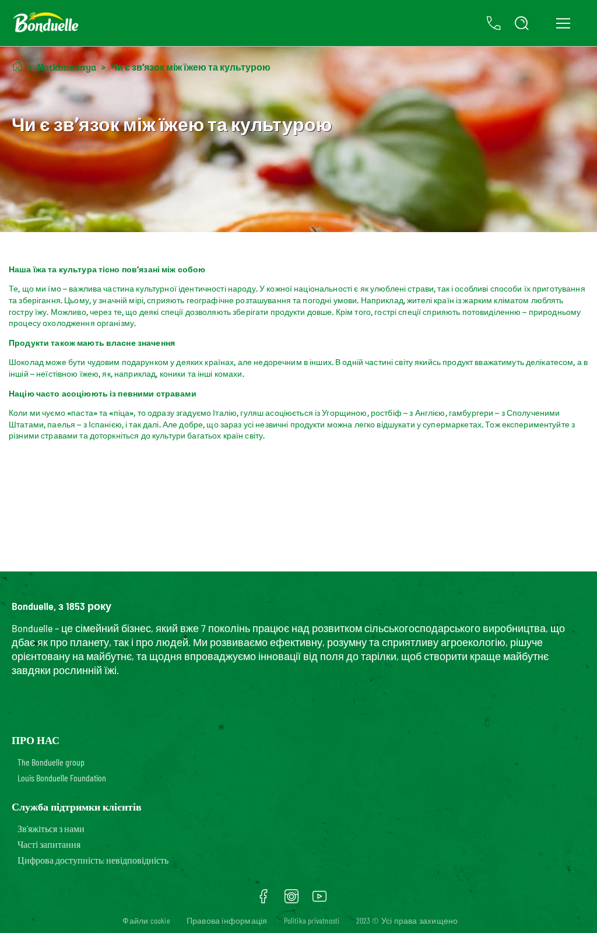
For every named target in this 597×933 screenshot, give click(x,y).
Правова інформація (227, 920)
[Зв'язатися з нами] (494, 23)
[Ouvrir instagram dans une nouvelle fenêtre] (291, 900)
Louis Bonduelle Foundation (61, 777)
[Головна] (17, 66)
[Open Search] (522, 23)
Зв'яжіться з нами (51, 828)
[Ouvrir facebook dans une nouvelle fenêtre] (264, 900)
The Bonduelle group (51, 761)
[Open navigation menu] (562, 23)
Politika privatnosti (312, 920)
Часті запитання (48, 844)
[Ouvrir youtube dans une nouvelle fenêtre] (319, 900)
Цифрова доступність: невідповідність (92, 859)
